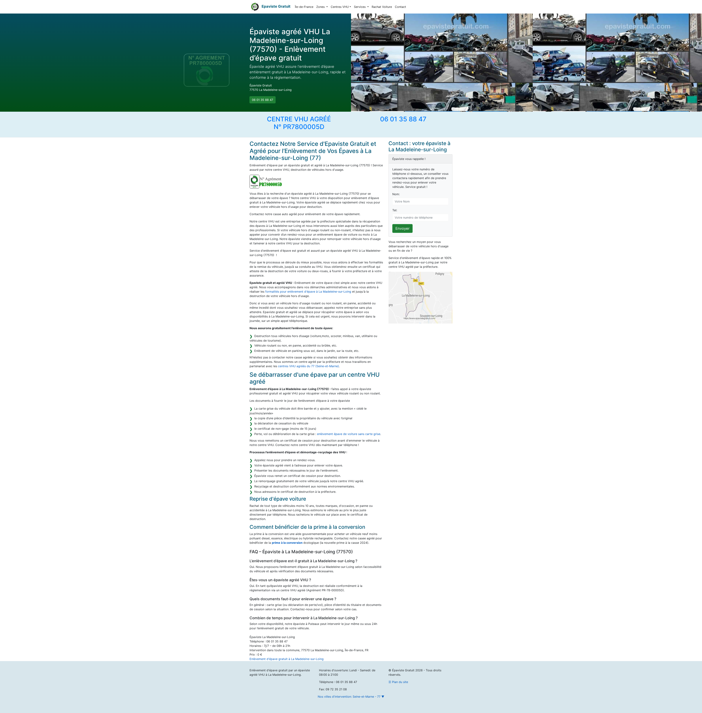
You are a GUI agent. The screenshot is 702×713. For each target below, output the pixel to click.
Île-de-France (304, 7)
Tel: (394, 210)
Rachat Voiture (382, 7)
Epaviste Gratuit (276, 6)
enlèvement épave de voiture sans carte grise (348, 434)
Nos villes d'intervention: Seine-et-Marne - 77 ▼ (351, 696)
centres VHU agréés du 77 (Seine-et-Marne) (308, 366)
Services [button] (360, 7)
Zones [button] (321, 7)
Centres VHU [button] (340, 7)
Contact (400, 7)
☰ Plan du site (398, 682)
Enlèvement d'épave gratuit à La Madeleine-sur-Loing (287, 659)
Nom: (396, 194)
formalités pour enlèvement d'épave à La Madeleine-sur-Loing (308, 291)
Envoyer (402, 228)
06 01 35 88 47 (262, 100)
